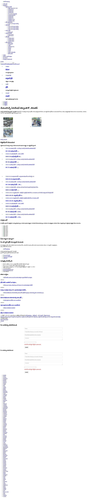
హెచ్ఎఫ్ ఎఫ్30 (11, 41)
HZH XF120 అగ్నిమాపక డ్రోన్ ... (13, 179)
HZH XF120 (10, 35)
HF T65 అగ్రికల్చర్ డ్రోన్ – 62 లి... (13, 211)
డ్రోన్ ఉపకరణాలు (9, 42)
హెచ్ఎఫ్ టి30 (10, 12)
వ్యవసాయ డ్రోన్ (9, 6)
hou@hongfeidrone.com (8, 270)
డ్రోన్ (7, 87)
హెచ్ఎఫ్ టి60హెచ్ (11, 15)
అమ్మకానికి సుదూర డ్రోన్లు (55, 316)
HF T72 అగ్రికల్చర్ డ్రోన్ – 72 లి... (13, 217)
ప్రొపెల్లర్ (9, 47)
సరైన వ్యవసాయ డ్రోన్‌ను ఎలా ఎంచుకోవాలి (10, 305)
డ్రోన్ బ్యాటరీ (10, 43)
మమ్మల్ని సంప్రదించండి (7, 59)
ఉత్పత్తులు (5, 5)
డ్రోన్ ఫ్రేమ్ (7, 36)
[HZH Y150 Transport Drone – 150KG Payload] (15, 153)
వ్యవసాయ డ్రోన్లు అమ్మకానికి (6, 316)
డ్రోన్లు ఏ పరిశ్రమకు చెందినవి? (7, 312)
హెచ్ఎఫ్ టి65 (10, 16)
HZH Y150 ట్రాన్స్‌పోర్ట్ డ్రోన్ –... (13, 206)
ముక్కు (9, 49)
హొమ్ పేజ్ (5, 4)
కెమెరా (7, 69)
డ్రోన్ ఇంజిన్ (10, 53)
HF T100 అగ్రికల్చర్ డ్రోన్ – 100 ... (14, 184)
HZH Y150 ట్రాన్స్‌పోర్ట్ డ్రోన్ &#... (13, 156)
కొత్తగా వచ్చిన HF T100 (12, 8)
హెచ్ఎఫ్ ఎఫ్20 (11, 39)
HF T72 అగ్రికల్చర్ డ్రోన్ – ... (12, 167)
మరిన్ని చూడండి (4, 139)
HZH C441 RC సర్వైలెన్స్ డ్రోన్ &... (14, 200)
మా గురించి (5, 57)
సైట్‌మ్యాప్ (35, 315)
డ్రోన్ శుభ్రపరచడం (9, 22)
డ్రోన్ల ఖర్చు (36, 316)
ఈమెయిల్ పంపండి (4, 319)
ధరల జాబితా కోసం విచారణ (6, 246)
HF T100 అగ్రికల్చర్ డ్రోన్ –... (12, 151)
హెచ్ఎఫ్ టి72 (10, 17)
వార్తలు (4, 54)
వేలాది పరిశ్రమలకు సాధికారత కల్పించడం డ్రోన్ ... (12, 297)
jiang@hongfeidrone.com (8, 269)
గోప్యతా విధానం (47, 315)
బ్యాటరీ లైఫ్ (9, 78)
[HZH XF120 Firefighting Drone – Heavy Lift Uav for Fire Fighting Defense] (20, 176)
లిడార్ (9, 50)
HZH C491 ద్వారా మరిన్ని (13, 29)
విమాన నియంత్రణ (11, 52)
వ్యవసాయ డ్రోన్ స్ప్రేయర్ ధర (27, 316)
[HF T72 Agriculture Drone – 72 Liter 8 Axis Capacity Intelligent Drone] (20, 164)
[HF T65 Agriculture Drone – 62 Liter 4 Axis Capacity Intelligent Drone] (20, 159)
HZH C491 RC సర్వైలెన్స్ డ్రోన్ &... (14, 195)
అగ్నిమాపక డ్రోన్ (9, 33)
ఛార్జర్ (9, 45)
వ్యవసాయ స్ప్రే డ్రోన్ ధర (16, 316)
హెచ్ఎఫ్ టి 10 (11, 9)
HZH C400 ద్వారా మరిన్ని (13, 26)
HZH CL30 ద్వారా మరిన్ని (13, 23)
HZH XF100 (10, 34)
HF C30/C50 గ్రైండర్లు (12, 13)
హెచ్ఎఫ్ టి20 (10, 11)
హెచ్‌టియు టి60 (11, 20)
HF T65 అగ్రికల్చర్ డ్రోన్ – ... (12, 162)
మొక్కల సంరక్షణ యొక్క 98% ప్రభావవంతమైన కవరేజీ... (13, 290)
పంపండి (26, 347)
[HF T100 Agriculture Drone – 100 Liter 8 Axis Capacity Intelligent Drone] (21, 148)
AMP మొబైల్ (40, 315)
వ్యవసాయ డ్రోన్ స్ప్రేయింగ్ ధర (44, 316)
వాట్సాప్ (2, 321)
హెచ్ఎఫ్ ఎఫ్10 (11, 38)
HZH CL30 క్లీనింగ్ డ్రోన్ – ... (12, 190)
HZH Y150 (10, 31)
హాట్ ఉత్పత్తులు (29, 315)
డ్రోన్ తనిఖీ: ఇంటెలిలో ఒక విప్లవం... (9, 282)
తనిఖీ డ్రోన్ (8, 24)
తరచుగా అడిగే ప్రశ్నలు (7, 56)
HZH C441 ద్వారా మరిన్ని (13, 27)
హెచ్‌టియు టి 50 (11, 19)
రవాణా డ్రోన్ (8, 30)
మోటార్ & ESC (11, 46)
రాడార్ (7, 96)
